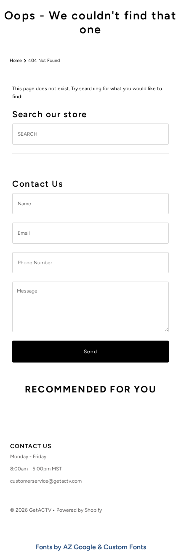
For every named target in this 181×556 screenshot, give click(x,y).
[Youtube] (105, 424)
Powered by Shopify (79, 510)
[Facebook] (73, 424)
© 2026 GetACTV (30, 510)
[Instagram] (88, 424)
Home (16, 60)
